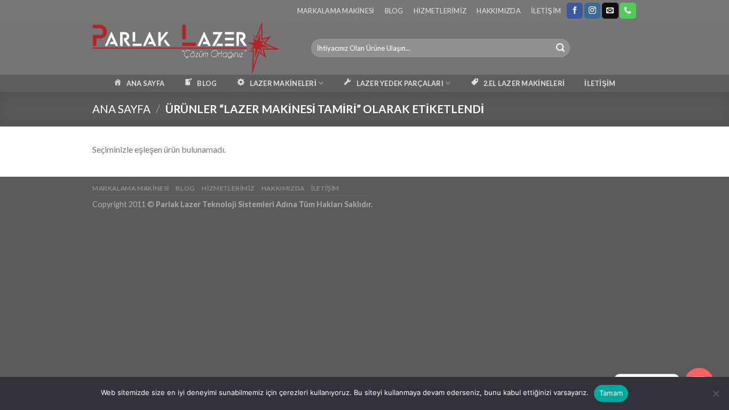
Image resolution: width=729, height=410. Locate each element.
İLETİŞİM (599, 83)
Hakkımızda (499, 10)
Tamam (611, 393)
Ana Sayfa (121, 108)
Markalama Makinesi (336, 10)
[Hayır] (715, 396)
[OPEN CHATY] (699, 374)
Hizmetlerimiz (440, 10)
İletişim (546, 10)
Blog (394, 10)
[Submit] (560, 48)
